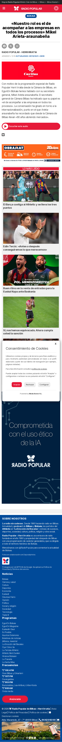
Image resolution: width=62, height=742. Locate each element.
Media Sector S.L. (35, 394)
